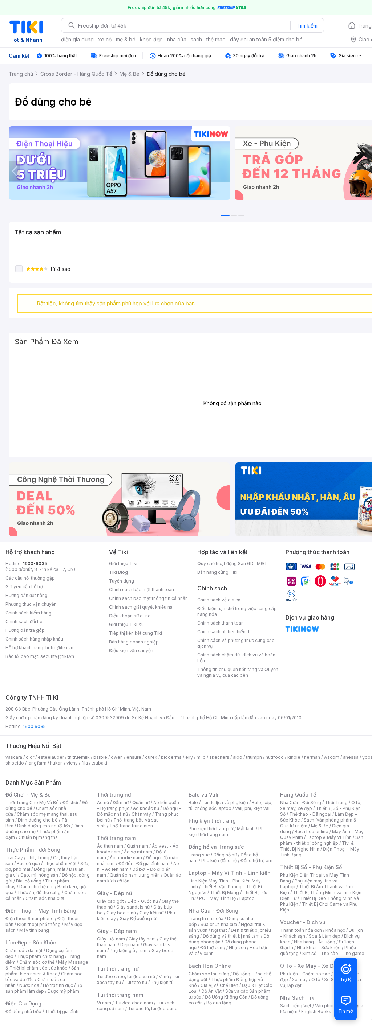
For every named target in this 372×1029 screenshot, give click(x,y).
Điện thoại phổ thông (39, 924)
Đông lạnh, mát (49, 869)
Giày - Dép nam (117, 931)
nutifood (275, 757)
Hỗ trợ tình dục (58, 985)
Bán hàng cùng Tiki (217, 572)
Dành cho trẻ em (36, 886)
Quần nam (137, 846)
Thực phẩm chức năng (40, 956)
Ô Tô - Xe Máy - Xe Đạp (310, 966)
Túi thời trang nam (120, 995)
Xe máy (300, 979)
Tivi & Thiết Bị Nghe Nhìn (317, 846)
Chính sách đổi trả (24, 621)
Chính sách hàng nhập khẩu (34, 639)
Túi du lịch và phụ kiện (225, 802)
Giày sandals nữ (133, 907)
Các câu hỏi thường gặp (30, 578)
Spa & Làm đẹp (324, 936)
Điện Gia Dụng (23, 1003)
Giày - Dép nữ (114, 893)
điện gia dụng (77, 39)
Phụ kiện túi (163, 982)
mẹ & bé (126, 39)
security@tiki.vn (57, 656)
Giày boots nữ (121, 912)
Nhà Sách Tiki (298, 998)
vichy (72, 763)
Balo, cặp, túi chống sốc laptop (230, 805)
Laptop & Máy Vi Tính (329, 837)
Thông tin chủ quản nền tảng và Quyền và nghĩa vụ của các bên (237, 672)
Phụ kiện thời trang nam (227, 831)
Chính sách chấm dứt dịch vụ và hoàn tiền (236, 657)
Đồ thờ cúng (212, 947)
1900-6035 (35, 563)
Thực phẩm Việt (60, 863)
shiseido (14, 763)
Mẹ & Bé (319, 825)
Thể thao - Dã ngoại (310, 814)
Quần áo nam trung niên (135, 875)
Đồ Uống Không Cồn (226, 997)
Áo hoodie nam (126, 857)
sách (196, 39)
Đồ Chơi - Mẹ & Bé (28, 794)
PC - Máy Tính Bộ (217, 898)
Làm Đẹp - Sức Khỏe (30, 942)
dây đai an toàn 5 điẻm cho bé (266, 39)
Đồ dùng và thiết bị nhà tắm (231, 936)
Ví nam (104, 1002)
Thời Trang (336, 802)
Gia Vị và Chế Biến (219, 985)
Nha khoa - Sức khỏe (319, 947)
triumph (254, 757)
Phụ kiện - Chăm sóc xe (305, 973)
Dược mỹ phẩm (63, 991)
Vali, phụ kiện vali (253, 808)
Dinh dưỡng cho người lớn (43, 825)
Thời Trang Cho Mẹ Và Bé (32, 802)
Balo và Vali (203, 794)
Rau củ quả (28, 863)
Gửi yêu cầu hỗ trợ (24, 586)
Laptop (247, 898)
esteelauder (51, 757)
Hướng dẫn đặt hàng (26, 595)
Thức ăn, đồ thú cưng (39, 892)
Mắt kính (246, 828)
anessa (351, 757)
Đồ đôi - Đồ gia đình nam (144, 863)
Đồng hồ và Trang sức (216, 847)
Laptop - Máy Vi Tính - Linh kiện (230, 873)
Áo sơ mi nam (138, 852)
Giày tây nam (142, 939)
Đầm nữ (121, 802)
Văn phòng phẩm (333, 1005)
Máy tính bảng (34, 930)
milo (201, 757)
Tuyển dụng (121, 581)
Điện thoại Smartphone (29, 918)
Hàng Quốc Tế (298, 794)
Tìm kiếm (307, 25)
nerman (312, 757)
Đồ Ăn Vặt (211, 991)
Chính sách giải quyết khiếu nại (141, 607)
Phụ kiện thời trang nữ (211, 828)
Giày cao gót (110, 901)
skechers (219, 757)
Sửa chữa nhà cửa (219, 924)
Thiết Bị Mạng (224, 892)
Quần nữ (141, 802)
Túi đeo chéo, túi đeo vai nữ (126, 976)
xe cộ (105, 39)
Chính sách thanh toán (220, 623)
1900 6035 (34, 726)
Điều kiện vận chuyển (131, 650)
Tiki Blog (118, 572)
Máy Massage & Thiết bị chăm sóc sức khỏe (46, 965)
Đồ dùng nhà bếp (23, 1011)
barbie (100, 757)
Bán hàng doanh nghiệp (134, 642)
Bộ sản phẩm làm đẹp (43, 988)
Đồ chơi (70, 802)
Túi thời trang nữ (118, 969)
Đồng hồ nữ (225, 854)
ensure (133, 757)
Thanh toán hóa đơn (301, 930)
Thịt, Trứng (38, 857)
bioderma (171, 757)
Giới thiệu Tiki (123, 563)
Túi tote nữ (136, 982)
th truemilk (79, 757)
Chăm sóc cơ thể (36, 962)
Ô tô (315, 979)
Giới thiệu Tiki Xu (126, 624)
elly (189, 757)
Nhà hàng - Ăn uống (314, 941)
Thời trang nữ (114, 794)
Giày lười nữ (151, 912)
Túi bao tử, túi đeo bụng (153, 1008)
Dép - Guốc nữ (143, 901)
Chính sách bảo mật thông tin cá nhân (148, 598)
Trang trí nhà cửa (206, 918)
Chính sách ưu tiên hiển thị (224, 631)
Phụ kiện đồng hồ (219, 860)
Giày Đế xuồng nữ (138, 918)
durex (151, 757)
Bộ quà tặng (218, 1002)
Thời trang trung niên (131, 825)
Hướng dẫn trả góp (25, 630)
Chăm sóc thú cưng (209, 973)
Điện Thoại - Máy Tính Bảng (40, 910)
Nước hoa (29, 985)
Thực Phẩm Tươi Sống (32, 850)
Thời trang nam (116, 838)
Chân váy (141, 814)
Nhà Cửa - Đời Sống (213, 910)
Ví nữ (164, 976)
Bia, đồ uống (28, 881)
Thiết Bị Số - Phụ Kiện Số (311, 867)
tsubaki (99, 763)
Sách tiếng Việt (295, 1005)
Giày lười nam (111, 939)
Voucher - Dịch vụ (302, 922)
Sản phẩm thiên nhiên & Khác (42, 970)
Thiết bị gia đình (61, 1011)
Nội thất (219, 930)
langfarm (37, 763)
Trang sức (199, 854)
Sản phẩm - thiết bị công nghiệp (321, 840)
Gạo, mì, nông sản (39, 875)
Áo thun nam (110, 846)
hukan (56, 763)
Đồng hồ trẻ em (256, 860)
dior (30, 757)
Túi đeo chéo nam (134, 1002)
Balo (193, 802)
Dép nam (130, 944)
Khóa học (335, 930)
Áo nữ (103, 802)
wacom (331, 757)
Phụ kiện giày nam (129, 950)
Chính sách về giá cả (218, 599)
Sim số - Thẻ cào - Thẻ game (333, 953)
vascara (13, 757)
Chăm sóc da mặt (24, 950)
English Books (316, 1011)
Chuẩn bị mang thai (39, 837)
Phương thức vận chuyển (31, 604)
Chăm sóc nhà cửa (44, 898)
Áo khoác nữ (146, 808)
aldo (237, 757)
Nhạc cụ (237, 947)
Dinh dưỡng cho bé (38, 820)
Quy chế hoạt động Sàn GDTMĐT (232, 563)
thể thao (216, 39)
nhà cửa (176, 39)
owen (117, 757)
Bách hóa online (311, 831)
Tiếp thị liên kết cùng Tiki (135, 633)
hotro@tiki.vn (59, 647)
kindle (293, 757)
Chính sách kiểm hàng (28, 613)
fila (84, 763)
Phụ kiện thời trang (212, 821)
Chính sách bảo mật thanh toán (141, 589)
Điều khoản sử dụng (130, 615)
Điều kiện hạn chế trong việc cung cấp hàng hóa (237, 611)
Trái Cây (14, 857)
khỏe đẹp (151, 39)
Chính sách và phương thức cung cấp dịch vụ (236, 643)
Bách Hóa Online (210, 966)
